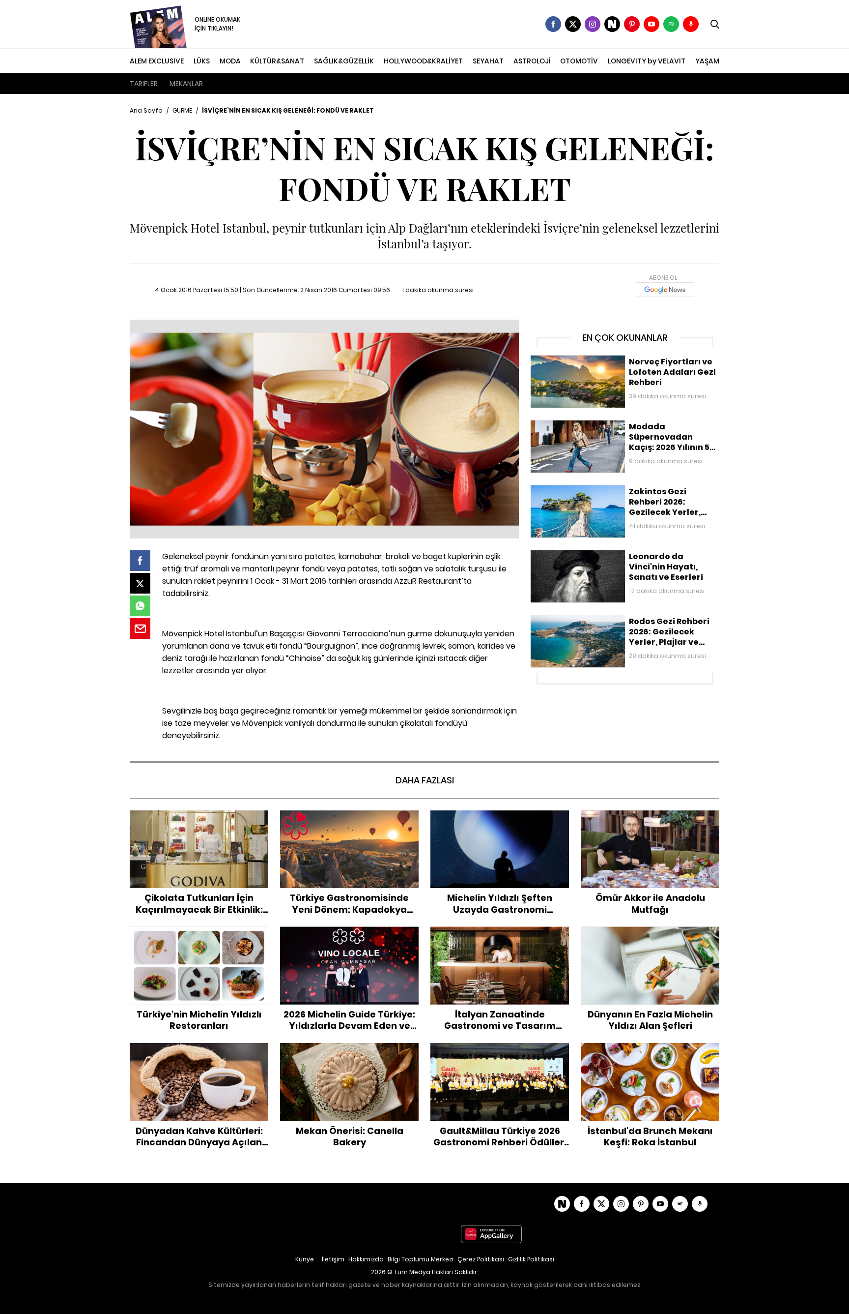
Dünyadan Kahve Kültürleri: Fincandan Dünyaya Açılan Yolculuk (199, 1053)
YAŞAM (707, 61)
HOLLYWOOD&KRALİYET (423, 61)
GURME (182, 110)
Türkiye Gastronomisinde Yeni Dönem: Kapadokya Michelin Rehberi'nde (349, 820)
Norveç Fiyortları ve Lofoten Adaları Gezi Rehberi (612, 360)
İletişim (333, 1259)
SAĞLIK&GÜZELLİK (344, 61)
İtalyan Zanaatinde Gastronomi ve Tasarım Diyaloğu (500, 936)
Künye (304, 1259)
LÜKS (202, 61)
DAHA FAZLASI (425, 780)
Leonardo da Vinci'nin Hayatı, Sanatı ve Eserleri (610, 555)
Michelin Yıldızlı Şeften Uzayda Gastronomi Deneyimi (499, 820)
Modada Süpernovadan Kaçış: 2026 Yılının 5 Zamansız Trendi (623, 430)
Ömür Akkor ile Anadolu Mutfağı (650, 815)
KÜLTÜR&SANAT (277, 61)
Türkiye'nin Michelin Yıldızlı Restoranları (199, 931)
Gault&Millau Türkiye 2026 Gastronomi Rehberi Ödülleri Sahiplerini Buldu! (500, 1053)
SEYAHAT (488, 61)
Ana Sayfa (146, 110)
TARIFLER (144, 84)
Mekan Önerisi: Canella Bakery (349, 1048)
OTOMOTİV (579, 61)
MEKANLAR (186, 84)
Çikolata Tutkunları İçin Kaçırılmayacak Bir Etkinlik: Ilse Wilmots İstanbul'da (199, 820)
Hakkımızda (366, 1259)
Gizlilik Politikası (531, 1259)
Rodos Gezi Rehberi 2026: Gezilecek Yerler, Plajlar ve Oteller (618, 625)
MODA (230, 61)
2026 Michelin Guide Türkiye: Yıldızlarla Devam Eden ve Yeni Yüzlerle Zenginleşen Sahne (349, 941)
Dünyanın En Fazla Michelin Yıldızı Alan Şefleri (650, 936)
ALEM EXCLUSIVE (157, 61)
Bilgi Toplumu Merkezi (420, 1259)
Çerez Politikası (480, 1259)
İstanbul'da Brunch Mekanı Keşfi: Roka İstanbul (650, 1053)
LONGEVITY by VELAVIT (646, 61)
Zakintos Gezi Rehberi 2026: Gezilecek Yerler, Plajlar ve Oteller (622, 495)
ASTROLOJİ (532, 61)
